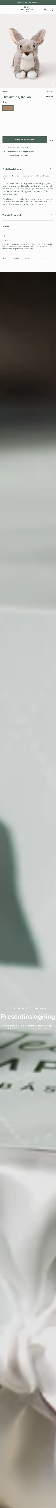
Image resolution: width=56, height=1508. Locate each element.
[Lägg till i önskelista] (51, 139)
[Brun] (7, 108)
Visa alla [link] (50, 91)
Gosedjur (15, 258)
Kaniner (27, 258)
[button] (4, 9)
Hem (4, 258)
